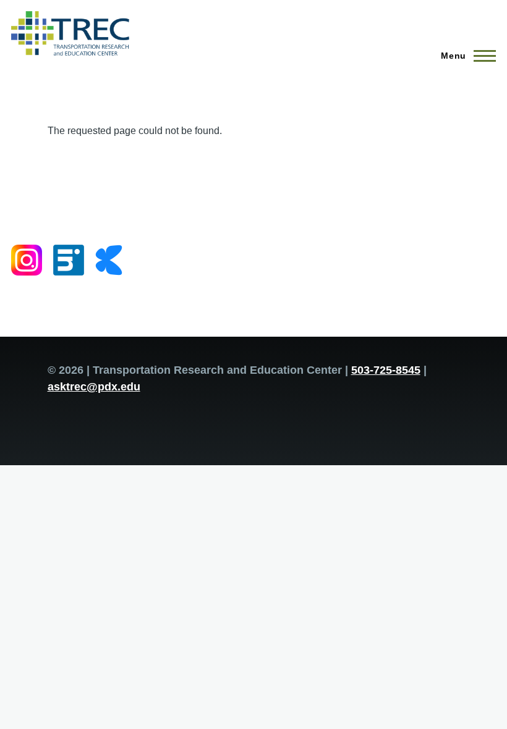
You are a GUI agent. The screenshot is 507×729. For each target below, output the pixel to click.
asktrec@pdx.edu (94, 387)
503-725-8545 (385, 370)
